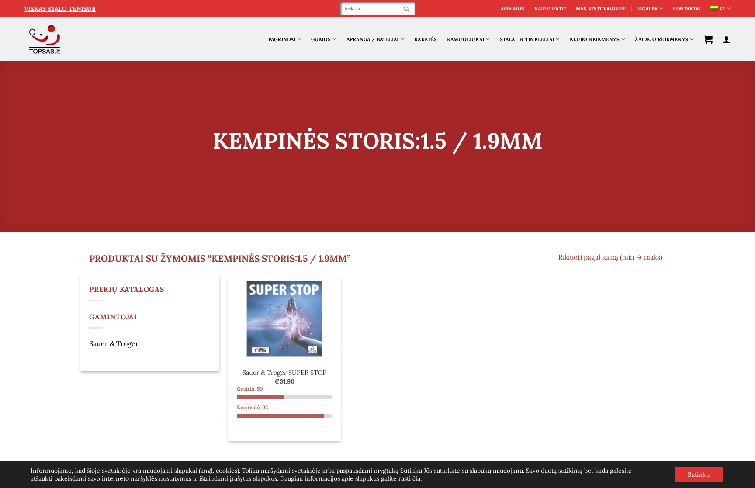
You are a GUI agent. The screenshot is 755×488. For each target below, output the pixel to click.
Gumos (321, 39)
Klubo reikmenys (595, 39)
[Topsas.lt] (45, 39)
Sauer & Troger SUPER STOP (284, 373)
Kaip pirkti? (550, 9)
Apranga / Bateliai (372, 39)
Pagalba (647, 9)
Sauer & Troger (114, 343)
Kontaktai (686, 9)
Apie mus (512, 9)
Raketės (425, 39)
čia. (417, 478)
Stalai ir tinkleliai (527, 39)
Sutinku (699, 474)
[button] (708, 39)
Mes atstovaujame (601, 9)
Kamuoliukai (465, 39)
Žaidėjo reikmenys (661, 39)
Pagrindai (282, 39)
